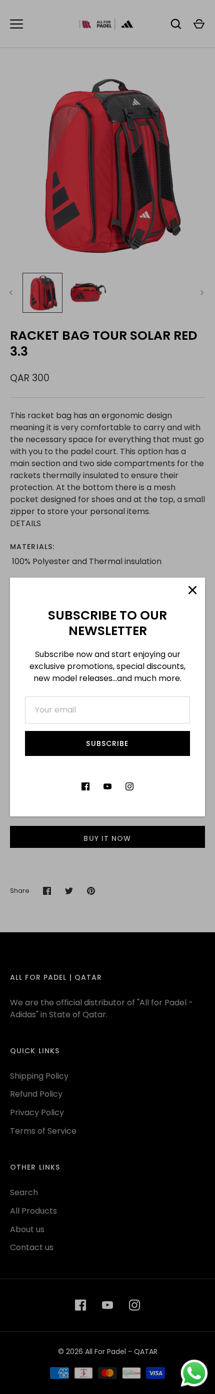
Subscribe (107, 743)
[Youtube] (107, 786)
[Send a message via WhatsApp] (194, 1373)
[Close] (193, 590)
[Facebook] (85, 786)
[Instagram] (129, 786)
